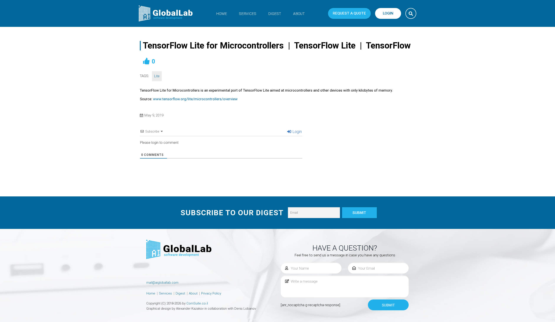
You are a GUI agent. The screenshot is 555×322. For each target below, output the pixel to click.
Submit (388, 305)
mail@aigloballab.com (162, 283)
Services (247, 13)
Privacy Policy (211, 293)
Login (297, 131)
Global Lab (166, 13)
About (299, 13)
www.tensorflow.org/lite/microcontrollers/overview (195, 99)
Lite (157, 76)
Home (221, 13)
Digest (274, 13)
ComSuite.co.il (197, 303)
